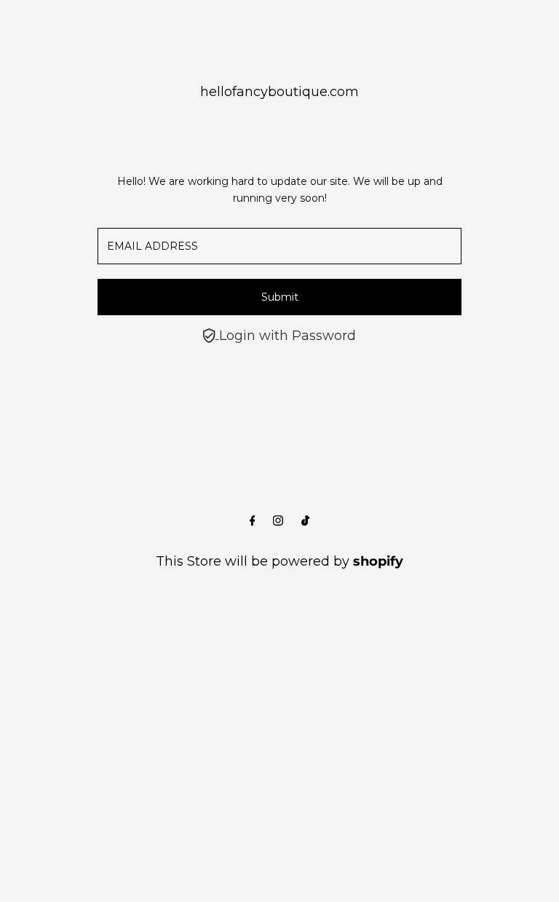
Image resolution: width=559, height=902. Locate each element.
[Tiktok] (305, 521)
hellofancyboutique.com (279, 92)
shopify (378, 561)
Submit (279, 297)
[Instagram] (278, 521)
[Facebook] (252, 521)
